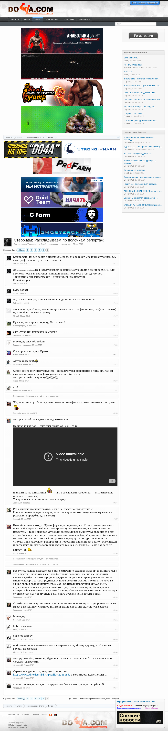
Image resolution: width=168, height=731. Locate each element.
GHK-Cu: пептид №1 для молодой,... (141, 93)
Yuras (15, 355)
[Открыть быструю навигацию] (118, 137)
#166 (115, 678)
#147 (115, 316)
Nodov (15, 620)
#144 (115, 284)
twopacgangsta (19, 326)
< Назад (21, 250)
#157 (115, 519)
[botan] (7, 242)
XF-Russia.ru (22, 727)
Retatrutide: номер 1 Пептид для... (139, 107)
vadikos (16, 503)
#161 (115, 620)
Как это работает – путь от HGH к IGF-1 (142, 86)
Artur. (15, 630)
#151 (115, 355)
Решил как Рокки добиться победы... (140, 184)
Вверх (44, 715)
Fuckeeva (128, 116)
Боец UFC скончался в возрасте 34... (141, 198)
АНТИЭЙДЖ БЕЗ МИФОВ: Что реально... (143, 191)
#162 (115, 630)
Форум (27, 19)
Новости (15, 19)
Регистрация (143, 35)
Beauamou (17, 597)
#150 (115, 345)
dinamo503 (17, 365)
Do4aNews (129, 142)
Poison (16, 264)
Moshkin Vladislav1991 (134, 67)
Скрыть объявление (162, 701)
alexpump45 (18, 665)
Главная (35, 715)
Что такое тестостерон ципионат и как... (142, 99)
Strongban (17, 335)
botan (70, 244)
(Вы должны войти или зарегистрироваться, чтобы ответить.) (94, 699)
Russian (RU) (13, 715)
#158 (115, 553)
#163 (115, 639)
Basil (126, 61)
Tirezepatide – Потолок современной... (141, 79)
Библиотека (84, 19)
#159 (115, 597)
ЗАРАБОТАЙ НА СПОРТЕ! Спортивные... (143, 205)
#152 (115, 365)
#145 (115, 293)
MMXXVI (128, 72)
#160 (115, 610)
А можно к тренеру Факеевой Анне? (140, 121)
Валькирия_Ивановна (22, 345)
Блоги (38, 19)
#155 (115, 413)
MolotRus (128, 173)
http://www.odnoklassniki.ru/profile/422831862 (41, 674)
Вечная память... (131, 58)
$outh (15, 553)
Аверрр (16, 688)
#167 (115, 688)
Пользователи (52, 19)
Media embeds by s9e (18, 725)
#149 (115, 335)
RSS (50, 715)
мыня (15, 381)
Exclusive (17, 391)
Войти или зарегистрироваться (145, 3)
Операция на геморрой (135, 170)
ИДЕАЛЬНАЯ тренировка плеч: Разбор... (143, 147)
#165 (115, 665)
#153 (115, 381)
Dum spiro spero (19, 413)
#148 (115, 326)
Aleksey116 (17, 639)
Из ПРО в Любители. (133, 65)
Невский (16, 519)
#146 (115, 303)
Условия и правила (16, 723)
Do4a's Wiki (69, 19)
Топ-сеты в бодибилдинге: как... (138, 154)
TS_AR (16, 316)
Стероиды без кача (133, 113)
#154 (115, 391)
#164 (115, 652)
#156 (115, 503)
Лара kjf (127, 81)
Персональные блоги (36, 244)
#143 (115, 264)
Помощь (25, 715)
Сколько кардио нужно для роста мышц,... (143, 177)
